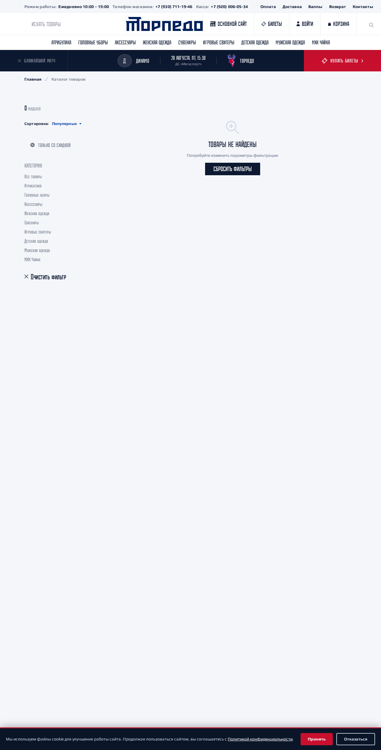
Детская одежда (254, 42)
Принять (317, 739)
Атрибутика (61, 42)
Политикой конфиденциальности (260, 739)
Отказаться (355, 739)
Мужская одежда (290, 42)
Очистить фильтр (48, 277)
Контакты (363, 6)
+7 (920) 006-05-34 (229, 6)
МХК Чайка (321, 42)
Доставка (292, 6)
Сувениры (187, 42)
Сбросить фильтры (232, 169)
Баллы (315, 6)
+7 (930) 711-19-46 (174, 6)
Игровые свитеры (218, 42)
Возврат (337, 6)
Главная (32, 79)
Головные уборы (93, 42)
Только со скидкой (54, 145)
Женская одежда (157, 42)
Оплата (268, 6)
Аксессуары (125, 42)
